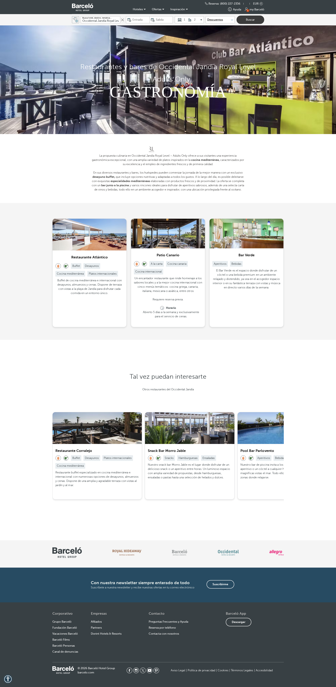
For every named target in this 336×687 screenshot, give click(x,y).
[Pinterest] (156, 670)
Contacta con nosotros (164, 633)
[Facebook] (129, 670)
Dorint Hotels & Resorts (106, 633)
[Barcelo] (179, 552)
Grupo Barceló (61, 621)
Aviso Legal (178, 670)
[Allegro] (276, 552)
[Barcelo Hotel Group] (63, 670)
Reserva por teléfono (162, 627)
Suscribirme (220, 584)
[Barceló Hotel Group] (82, 7)
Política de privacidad (201, 670)
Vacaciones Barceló (65, 633)
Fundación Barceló (64, 627)
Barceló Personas (63, 645)
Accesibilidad (264, 670)
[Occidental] (228, 552)
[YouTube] (149, 670)
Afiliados (96, 621)
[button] (248, 3)
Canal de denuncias (65, 651)
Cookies (223, 670)
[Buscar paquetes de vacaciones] (75, 19)
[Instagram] (136, 670)
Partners (96, 627)
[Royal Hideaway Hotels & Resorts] (126, 552)
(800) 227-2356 (230, 3)
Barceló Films (61, 639)
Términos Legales (242, 670)
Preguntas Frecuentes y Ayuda (168, 621)
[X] (143, 670)
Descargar (238, 622)
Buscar (250, 19)
